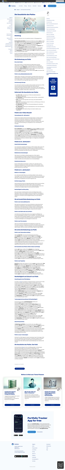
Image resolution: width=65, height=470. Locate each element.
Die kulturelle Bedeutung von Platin (52, 55)
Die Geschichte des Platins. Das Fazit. (52, 74)
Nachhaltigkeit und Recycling (51, 46)
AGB (47, 447)
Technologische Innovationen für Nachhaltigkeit (52, 68)
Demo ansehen (40, 431)
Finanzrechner (34, 447)
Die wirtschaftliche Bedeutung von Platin (53, 48)
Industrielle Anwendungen (50, 36)
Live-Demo (21, 5)
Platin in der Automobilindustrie (51, 50)
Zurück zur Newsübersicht (20, 368)
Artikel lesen (12, 404)
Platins (23, 347)
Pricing (25, 5)
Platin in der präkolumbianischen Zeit (52, 23)
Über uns (29, 5)
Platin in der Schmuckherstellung (51, 57)
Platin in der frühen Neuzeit (51, 29)
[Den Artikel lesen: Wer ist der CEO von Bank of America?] (32, 383)
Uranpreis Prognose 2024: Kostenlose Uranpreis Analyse (10, 393)
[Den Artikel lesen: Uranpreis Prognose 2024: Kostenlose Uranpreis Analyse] (12, 383)
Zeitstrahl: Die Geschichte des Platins (52, 27)
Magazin (33, 444)
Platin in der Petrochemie (50, 53)
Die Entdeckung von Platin (50, 20)
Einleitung (48, 18)
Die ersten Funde (49, 22)
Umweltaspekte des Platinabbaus (52, 65)
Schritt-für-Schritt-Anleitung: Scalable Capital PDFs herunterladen (50, 393)
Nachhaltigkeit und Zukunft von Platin (52, 63)
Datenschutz (48, 446)
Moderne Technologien (50, 43)
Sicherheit (34, 5)
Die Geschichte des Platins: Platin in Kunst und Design (53, 60)
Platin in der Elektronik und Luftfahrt (52, 52)
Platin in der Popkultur (50, 61)
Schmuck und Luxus (50, 32)
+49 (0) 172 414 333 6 (61, 2)
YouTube (33, 461)
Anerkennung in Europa (50, 25)
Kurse (33, 446)
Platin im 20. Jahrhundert (50, 34)
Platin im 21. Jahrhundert (50, 41)
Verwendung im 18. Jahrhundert (51, 30)
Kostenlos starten (51, 5)
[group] (53, 87)
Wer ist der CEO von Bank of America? (30, 392)
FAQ (47, 449)
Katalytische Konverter (50, 39)
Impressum (48, 444)
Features (39, 5)
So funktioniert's (35, 459)
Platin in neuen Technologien (51, 71)
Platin (21, 281)
